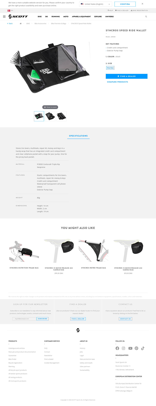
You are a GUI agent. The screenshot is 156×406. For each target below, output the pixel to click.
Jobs (81, 352)
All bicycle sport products (18, 370)
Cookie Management (51, 363)
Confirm (125, 4)
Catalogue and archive (17, 348)
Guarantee (12, 355)
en (12, 10)
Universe (109, 16)
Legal (82, 355)
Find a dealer (128, 76)
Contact (47, 352)
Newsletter (48, 355)
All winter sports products (18, 374)
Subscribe (42, 319)
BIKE (28, 23)
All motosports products (17, 381)
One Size (110, 68)
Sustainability (85, 370)
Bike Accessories (40, 23)
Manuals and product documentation (22, 352)
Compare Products (117, 82)
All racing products (15, 377)
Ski (46, 16)
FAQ (45, 348)
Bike (40, 16)
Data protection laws (87, 359)
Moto (65, 16)
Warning (12, 366)
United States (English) (93, 4)
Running (56, 16)
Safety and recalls (86, 363)
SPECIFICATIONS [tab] (78, 135)
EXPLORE (98, 16)
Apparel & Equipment (81, 16)
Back (11, 23)
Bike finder (12, 359)
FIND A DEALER (78, 319)
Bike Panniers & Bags (58, 23)
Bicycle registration (15, 363)
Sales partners (85, 366)
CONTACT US (125, 319)
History (82, 348)
